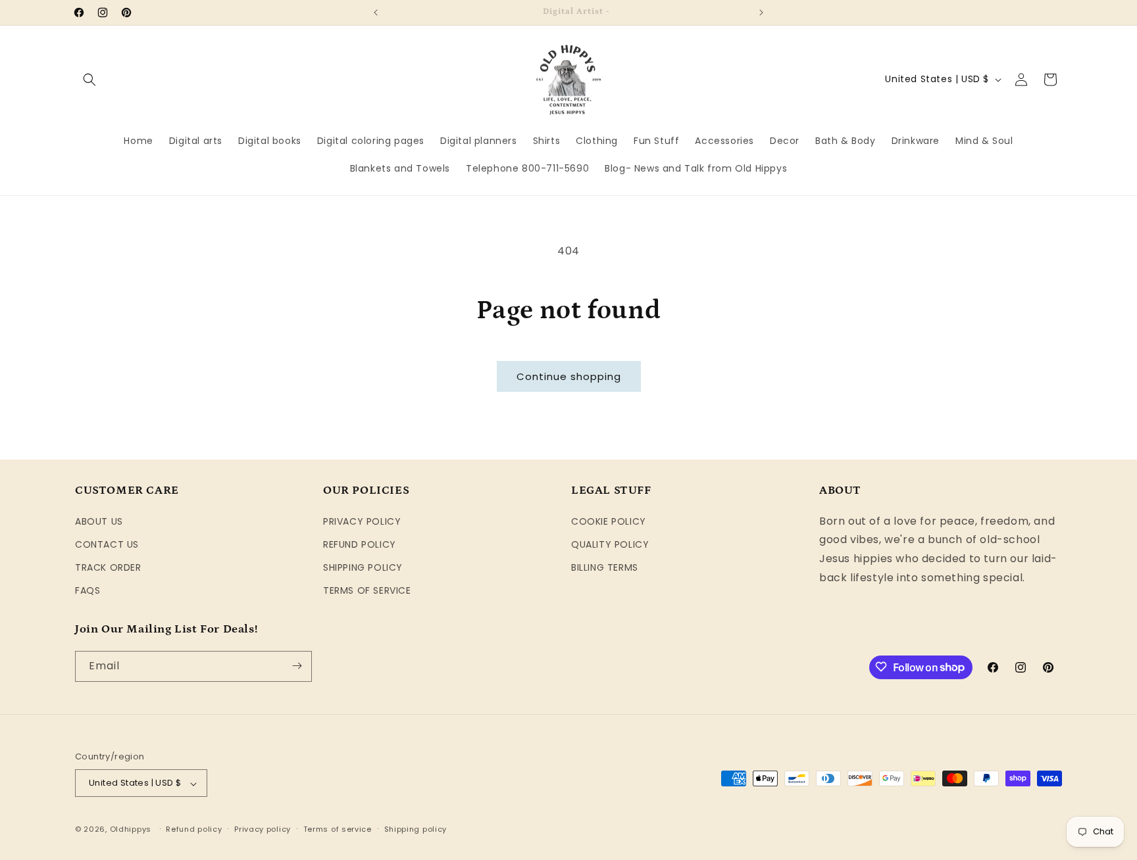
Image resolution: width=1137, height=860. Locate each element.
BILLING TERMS (604, 566)
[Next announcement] (761, 12)
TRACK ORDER (108, 566)
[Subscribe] (296, 665)
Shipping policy (415, 829)
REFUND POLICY (359, 543)
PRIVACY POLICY (362, 520)
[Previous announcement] (375, 12)
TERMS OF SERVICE (367, 590)
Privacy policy (262, 829)
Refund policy (194, 829)
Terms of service (337, 829)
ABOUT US (99, 520)
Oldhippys (130, 829)
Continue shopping (569, 376)
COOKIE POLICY (608, 520)
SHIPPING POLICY (363, 566)
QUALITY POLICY (610, 543)
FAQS (87, 590)
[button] (89, 79)
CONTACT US (107, 543)
